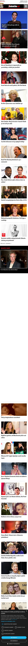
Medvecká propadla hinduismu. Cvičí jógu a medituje (13, 219)
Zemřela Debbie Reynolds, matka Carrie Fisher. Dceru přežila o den (12, 557)
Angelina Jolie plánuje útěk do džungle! (10, 26)
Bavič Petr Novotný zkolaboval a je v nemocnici (11, 161)
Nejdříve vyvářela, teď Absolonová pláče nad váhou (13, 436)
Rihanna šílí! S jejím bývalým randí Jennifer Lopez (13, 457)
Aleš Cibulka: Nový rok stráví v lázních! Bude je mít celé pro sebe (13, 122)
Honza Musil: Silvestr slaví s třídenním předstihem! (12, 536)
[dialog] (14, 628)
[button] (14, 621)
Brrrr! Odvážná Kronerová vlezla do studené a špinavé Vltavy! (14, 477)
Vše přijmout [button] (14, 637)
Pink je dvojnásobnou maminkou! (10, 417)
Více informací (14, 619)
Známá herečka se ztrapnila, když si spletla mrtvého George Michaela (13, 577)
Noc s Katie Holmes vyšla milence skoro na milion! (13, 181)
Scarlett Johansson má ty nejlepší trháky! (12, 141)
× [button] (26, 611)
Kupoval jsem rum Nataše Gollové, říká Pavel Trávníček (13, 498)
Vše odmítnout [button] (14, 640)
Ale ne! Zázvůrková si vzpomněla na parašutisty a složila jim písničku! (11, 66)
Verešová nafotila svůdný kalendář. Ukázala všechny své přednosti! (13, 239)
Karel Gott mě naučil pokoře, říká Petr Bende (13, 85)
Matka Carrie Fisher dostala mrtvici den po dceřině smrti (13, 597)
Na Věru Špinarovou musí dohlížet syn (11, 103)
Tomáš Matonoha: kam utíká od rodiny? (9, 269)
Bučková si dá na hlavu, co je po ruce (11, 517)
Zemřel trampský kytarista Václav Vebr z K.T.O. (14, 200)
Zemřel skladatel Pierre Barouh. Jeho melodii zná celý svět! (11, 45)
